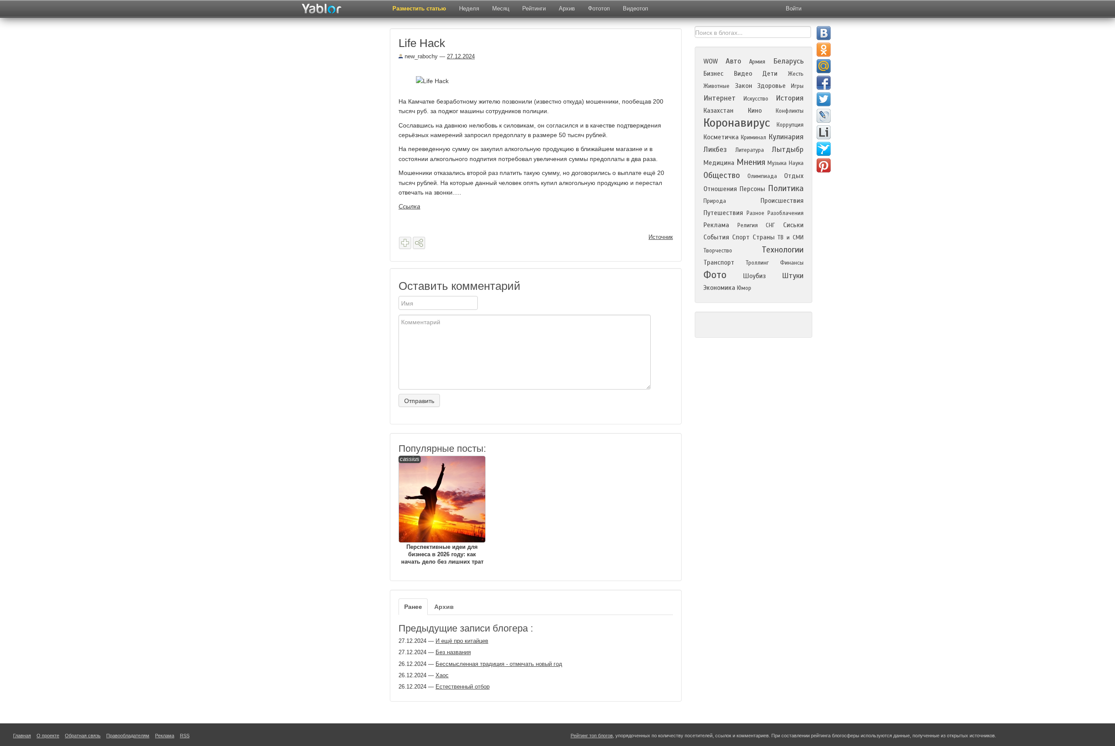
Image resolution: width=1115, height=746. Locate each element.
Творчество (717, 250)
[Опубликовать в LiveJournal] (824, 116)
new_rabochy (420, 56)
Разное (755, 213)
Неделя (469, 8)
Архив (567, 8)
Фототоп (599, 8)
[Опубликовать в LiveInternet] (824, 132)
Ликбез (715, 149)
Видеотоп (635, 8)
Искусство (755, 98)
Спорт (741, 237)
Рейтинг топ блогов (592, 735)
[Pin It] (824, 165)
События (716, 237)
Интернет (719, 98)
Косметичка (721, 137)
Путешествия (723, 213)
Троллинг (757, 262)
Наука (796, 163)
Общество (721, 175)
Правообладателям (127, 735)
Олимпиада (762, 176)
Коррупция (790, 124)
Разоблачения (785, 213)
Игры (797, 86)
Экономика (719, 288)
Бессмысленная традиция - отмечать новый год (499, 664)
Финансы (792, 262)
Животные (716, 86)
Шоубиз (754, 276)
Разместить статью (419, 8)
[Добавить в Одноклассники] (824, 50)
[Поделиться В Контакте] (824, 33)
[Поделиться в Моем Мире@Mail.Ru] (824, 66)
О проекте (48, 735)
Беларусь (788, 61)
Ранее (413, 606)
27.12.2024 (461, 56)
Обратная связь (83, 735)
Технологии (783, 250)
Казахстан (718, 110)
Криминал (753, 137)
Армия (757, 61)
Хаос (442, 675)
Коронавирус (736, 122)
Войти (793, 8)
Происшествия (782, 201)
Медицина (718, 163)
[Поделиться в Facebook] (824, 83)
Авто (733, 61)
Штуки (793, 275)
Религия (747, 225)
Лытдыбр (788, 149)
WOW (710, 61)
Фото (714, 275)
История (790, 98)
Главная (22, 735)
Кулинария (786, 136)
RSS (184, 735)
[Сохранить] (405, 243)
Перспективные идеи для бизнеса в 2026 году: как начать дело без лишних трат (441, 510)
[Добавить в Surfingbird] (824, 149)
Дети (769, 73)
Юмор (744, 288)
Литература (749, 150)
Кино (755, 110)
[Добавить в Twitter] (824, 99)
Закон (743, 86)
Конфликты (790, 111)
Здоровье (771, 86)
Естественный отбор (463, 686)
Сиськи (793, 225)
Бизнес (713, 73)
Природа (714, 201)
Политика (786, 188)
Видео (743, 73)
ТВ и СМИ (790, 237)
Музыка (777, 163)
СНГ (770, 225)
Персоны (752, 189)
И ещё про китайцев (462, 641)
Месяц (500, 8)
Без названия (453, 652)
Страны (764, 237)
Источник (661, 237)
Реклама (716, 225)
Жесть (796, 74)
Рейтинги (534, 8)
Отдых (794, 176)
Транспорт (718, 262)
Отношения (720, 189)
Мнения (751, 162)
